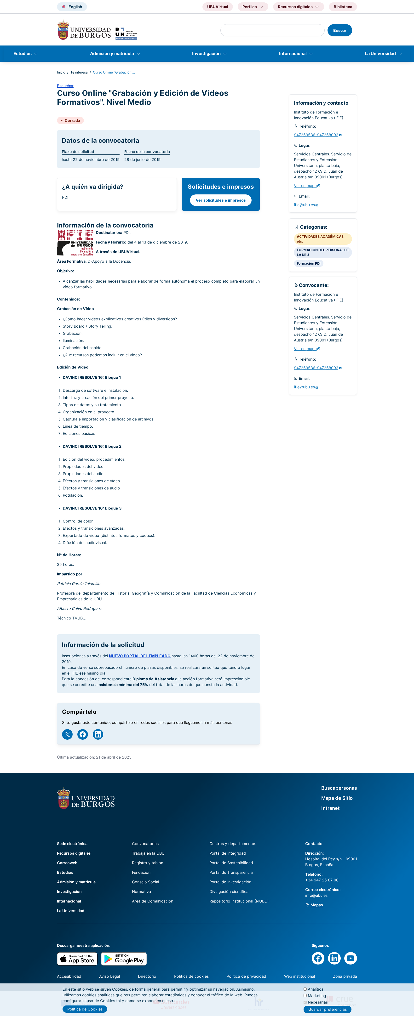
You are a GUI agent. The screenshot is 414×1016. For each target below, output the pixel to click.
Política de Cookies (85, 1009)
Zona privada (345, 976)
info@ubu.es (316, 895)
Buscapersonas (339, 788)
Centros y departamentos (232, 843)
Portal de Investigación (230, 882)
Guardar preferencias (327, 1009)
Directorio (147, 976)
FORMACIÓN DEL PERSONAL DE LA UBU (323, 252)
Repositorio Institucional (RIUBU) (239, 901)
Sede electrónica (72, 843)
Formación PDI (309, 263)
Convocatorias (145, 843)
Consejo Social (145, 882)
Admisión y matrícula (112, 53)
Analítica (315, 989)
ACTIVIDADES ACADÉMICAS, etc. (321, 238)
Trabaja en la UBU (148, 853)
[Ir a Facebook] (82, 734)
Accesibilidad (69, 976)
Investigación (206, 53)
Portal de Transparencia (231, 872)
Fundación (141, 872)
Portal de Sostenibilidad (231, 862)
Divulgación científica (228, 891)
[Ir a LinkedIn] (98, 734)
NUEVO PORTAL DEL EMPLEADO (140, 655)
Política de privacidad (246, 976)
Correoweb (67, 862)
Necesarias (318, 1002)
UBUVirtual (217, 6)
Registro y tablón (147, 862)
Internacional (293, 53)
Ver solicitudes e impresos (221, 200)
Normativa (141, 891)
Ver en (305, 185)
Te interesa (79, 72)
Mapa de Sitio (337, 798)
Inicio (61, 72)
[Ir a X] (67, 734)
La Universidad (380, 53)
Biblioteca (343, 6)
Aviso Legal (109, 976)
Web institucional (299, 976)
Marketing (317, 995)
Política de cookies (191, 976)
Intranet (330, 808)
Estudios (22, 53)
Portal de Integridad (227, 853)
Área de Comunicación (152, 901)
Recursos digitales (74, 853)
